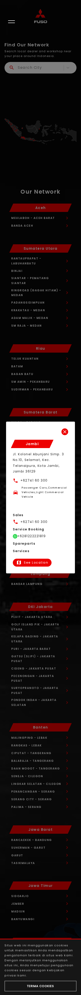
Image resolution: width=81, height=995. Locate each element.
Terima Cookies (40, 986)
